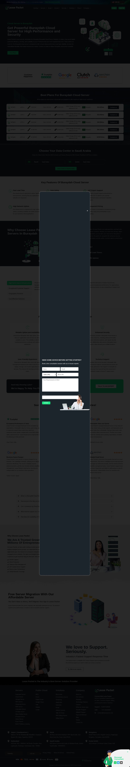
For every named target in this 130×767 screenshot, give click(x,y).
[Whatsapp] (115, 762)
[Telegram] (118, 762)
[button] (87, 210)
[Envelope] (121, 762)
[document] (65, 383)
